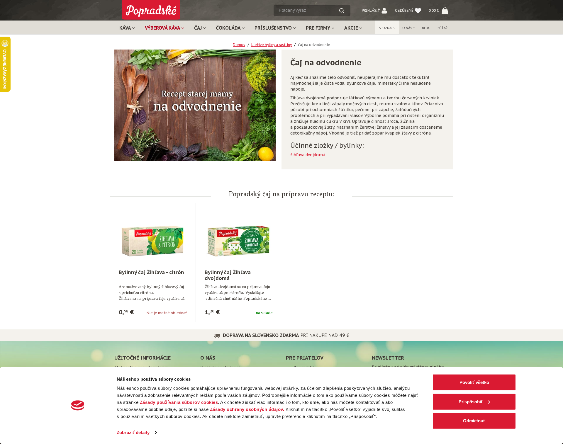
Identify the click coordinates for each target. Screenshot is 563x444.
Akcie (351, 28)
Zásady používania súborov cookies (179, 402)
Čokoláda (229, 28)
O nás (407, 28)
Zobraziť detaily (133, 432)
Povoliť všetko (474, 382)
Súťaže (443, 28)
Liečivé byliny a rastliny (271, 44)
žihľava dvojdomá (307, 154)
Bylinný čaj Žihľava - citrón (151, 272)
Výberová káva (163, 28)
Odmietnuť (474, 420)
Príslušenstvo (274, 28)
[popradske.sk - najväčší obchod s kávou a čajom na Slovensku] (151, 7)
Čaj (198, 28)
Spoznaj (386, 28)
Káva (125, 28)
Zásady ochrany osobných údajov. (247, 409)
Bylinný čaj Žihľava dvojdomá (228, 275)
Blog (426, 28)
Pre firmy (318, 28)
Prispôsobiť (471, 401)
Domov (239, 44)
